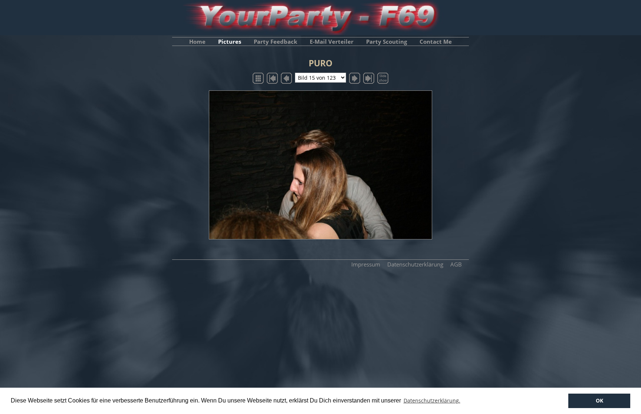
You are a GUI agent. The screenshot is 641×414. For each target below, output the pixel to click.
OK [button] (599, 400)
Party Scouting (386, 41)
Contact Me (436, 41)
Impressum (365, 264)
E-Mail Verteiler (332, 41)
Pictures (229, 41)
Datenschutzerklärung (415, 264)
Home (197, 41)
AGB (456, 264)
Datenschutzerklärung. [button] (432, 400)
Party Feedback (275, 41)
